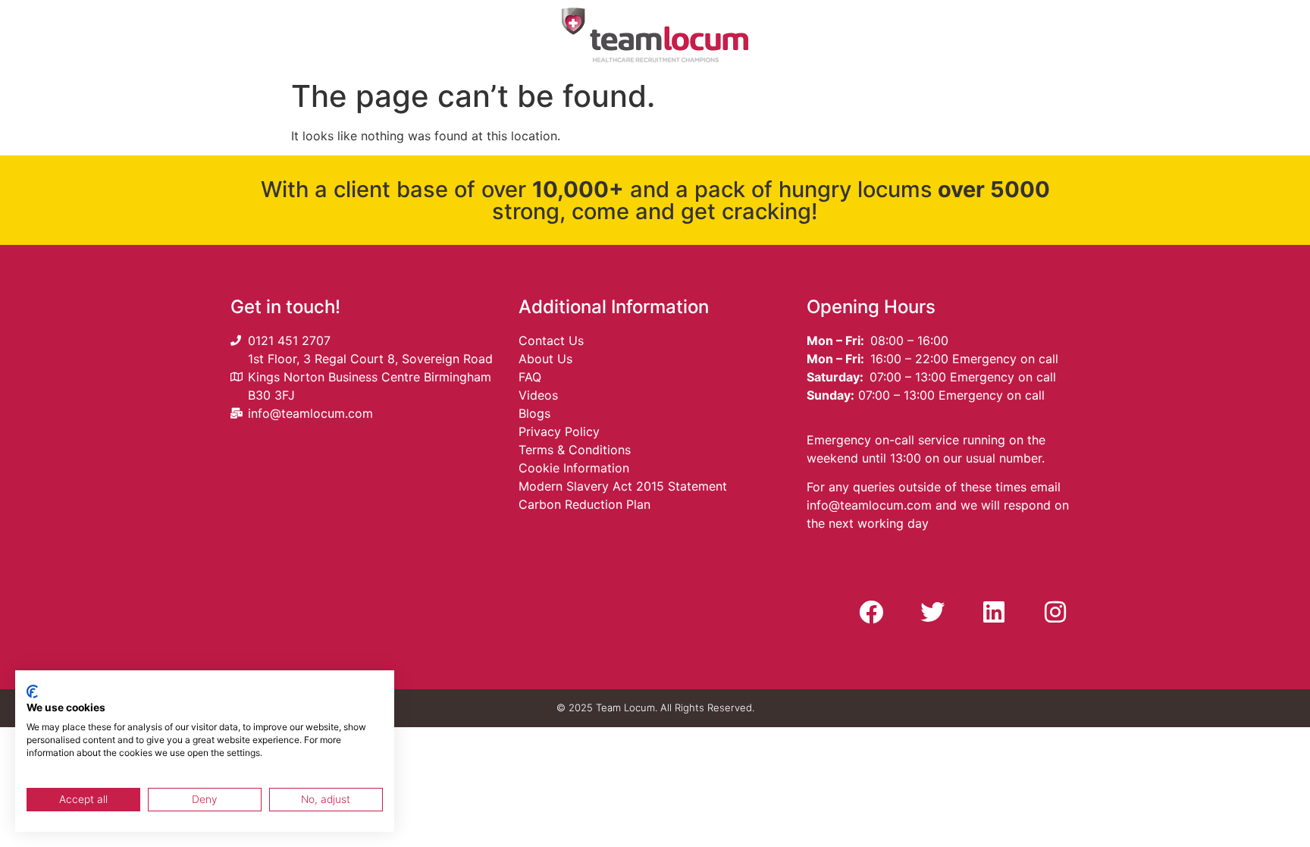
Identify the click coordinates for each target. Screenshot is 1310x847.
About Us (545, 358)
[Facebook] (871, 612)
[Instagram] (1055, 612)
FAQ (530, 376)
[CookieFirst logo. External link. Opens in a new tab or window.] (32, 691)
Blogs (534, 413)
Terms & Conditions (575, 449)
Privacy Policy (559, 431)
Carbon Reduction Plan (584, 504)
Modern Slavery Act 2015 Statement (623, 486)
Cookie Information (574, 467)
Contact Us (551, 340)
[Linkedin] (994, 612)
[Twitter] (932, 612)
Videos (538, 395)
